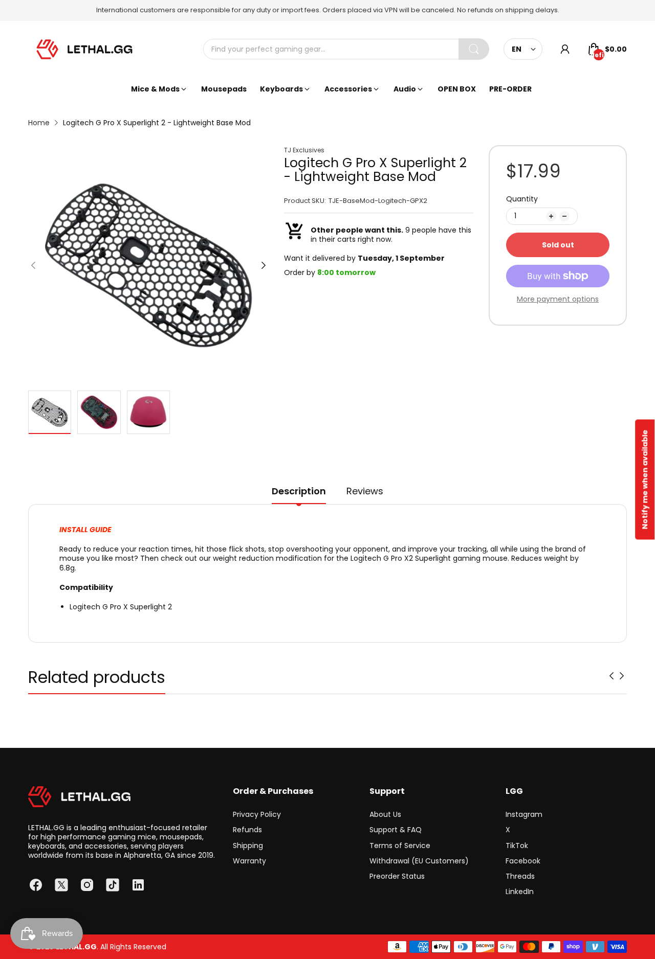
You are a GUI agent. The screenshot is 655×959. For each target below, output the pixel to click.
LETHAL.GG (76, 947)
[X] (61, 885)
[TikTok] (112, 885)
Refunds (247, 830)
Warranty (249, 861)
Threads (520, 876)
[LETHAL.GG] (84, 49)
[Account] (565, 49)
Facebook (523, 861)
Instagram (524, 814)
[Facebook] (35, 885)
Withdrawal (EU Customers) (419, 861)
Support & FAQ (395, 830)
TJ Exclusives (304, 150)
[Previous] (263, 265)
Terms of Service (399, 845)
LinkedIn (520, 891)
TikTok (517, 845)
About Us (385, 814)
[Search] (473, 49)
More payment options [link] (558, 299)
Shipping (248, 845)
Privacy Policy (257, 814)
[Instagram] (87, 885)
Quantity (522, 198)
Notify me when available (645, 480)
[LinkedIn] (138, 885)
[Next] (33, 265)
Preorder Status (397, 876)
